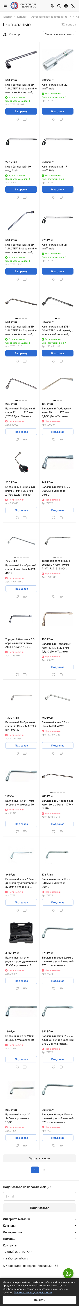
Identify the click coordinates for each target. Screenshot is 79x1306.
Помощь (9, 1239)
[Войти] (66, 6)
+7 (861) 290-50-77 (16, 1252)
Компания (10, 1225)
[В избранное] (17, 119)
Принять (39, 1299)
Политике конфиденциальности (33, 1292)
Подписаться (39, 1208)
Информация (12, 1232)
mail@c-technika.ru (15, 1258)
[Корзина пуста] (73, 6)
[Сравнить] (25, 119)
